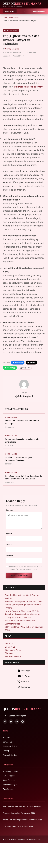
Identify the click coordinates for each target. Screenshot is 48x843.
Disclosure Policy (13, 650)
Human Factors (9, 776)
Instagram (25, 687)
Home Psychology (10, 771)
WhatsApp (11, 368)
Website (9, 556)
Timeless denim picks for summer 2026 (23, 601)
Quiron (22, 3)
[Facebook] (5, 721)
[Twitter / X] (11, 721)
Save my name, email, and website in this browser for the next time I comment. (25, 567)
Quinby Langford (12, 49)
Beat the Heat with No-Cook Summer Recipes (22, 806)
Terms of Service (13, 656)
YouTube (26, 676)
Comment (10, 510)
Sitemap (9, 653)
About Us (9, 643)
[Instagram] (22, 721)
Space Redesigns (10, 784)
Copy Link (26, 368)
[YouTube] (16, 721)
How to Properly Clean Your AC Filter (22, 611)
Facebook (19, 363)
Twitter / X (26, 681)
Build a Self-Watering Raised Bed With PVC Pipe (22, 820)
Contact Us (10, 647)
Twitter (32, 363)
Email (9, 545)
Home (5, 17)
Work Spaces (14, 17)
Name (9, 534)
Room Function (9, 780)
